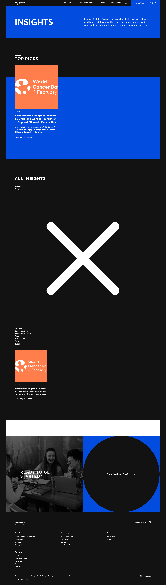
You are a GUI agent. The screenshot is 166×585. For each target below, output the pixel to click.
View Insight (20, 137)
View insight (24, 398)
